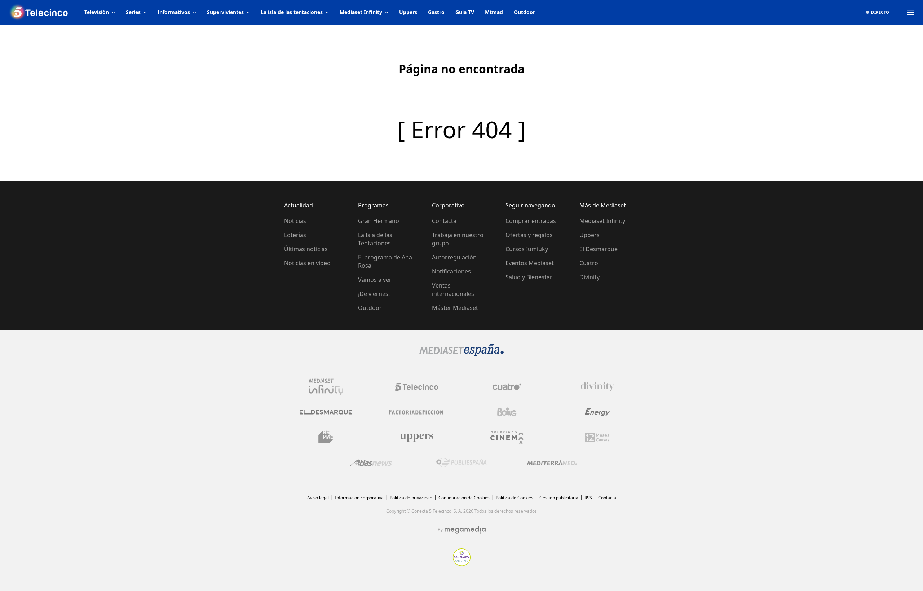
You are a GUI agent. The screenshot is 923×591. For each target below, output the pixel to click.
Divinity (589, 277)
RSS (588, 498)
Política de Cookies (514, 498)
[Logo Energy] (597, 412)
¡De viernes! (374, 294)
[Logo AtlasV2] (371, 462)
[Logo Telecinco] (416, 387)
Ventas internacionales (453, 289)
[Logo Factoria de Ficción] (416, 412)
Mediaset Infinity (602, 221)
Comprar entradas (530, 221)
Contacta (444, 221)
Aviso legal (318, 498)
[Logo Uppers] (416, 437)
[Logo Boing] (507, 412)
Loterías (295, 235)
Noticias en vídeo (307, 263)
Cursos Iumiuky (526, 249)
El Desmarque (598, 249)
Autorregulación (454, 257)
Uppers (589, 235)
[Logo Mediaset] (461, 354)
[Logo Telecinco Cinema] (507, 437)
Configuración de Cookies (464, 498)
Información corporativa (359, 498)
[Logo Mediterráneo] (552, 462)
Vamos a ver (375, 280)
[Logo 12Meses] (597, 437)
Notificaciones (451, 271)
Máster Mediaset (455, 308)
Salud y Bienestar (528, 277)
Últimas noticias (306, 249)
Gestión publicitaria (558, 498)
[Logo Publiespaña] (461, 463)
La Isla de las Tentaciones (375, 239)
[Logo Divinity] (597, 387)
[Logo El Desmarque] (326, 412)
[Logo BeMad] (326, 437)
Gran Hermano (378, 221)
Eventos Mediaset (529, 263)
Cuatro (588, 263)
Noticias (295, 221)
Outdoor (370, 308)
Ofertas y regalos (529, 235)
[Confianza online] (462, 564)
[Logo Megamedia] (465, 530)
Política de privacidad (411, 498)
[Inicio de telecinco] (39, 12)
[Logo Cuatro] (507, 387)
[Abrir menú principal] (910, 12)
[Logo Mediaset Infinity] (326, 387)
